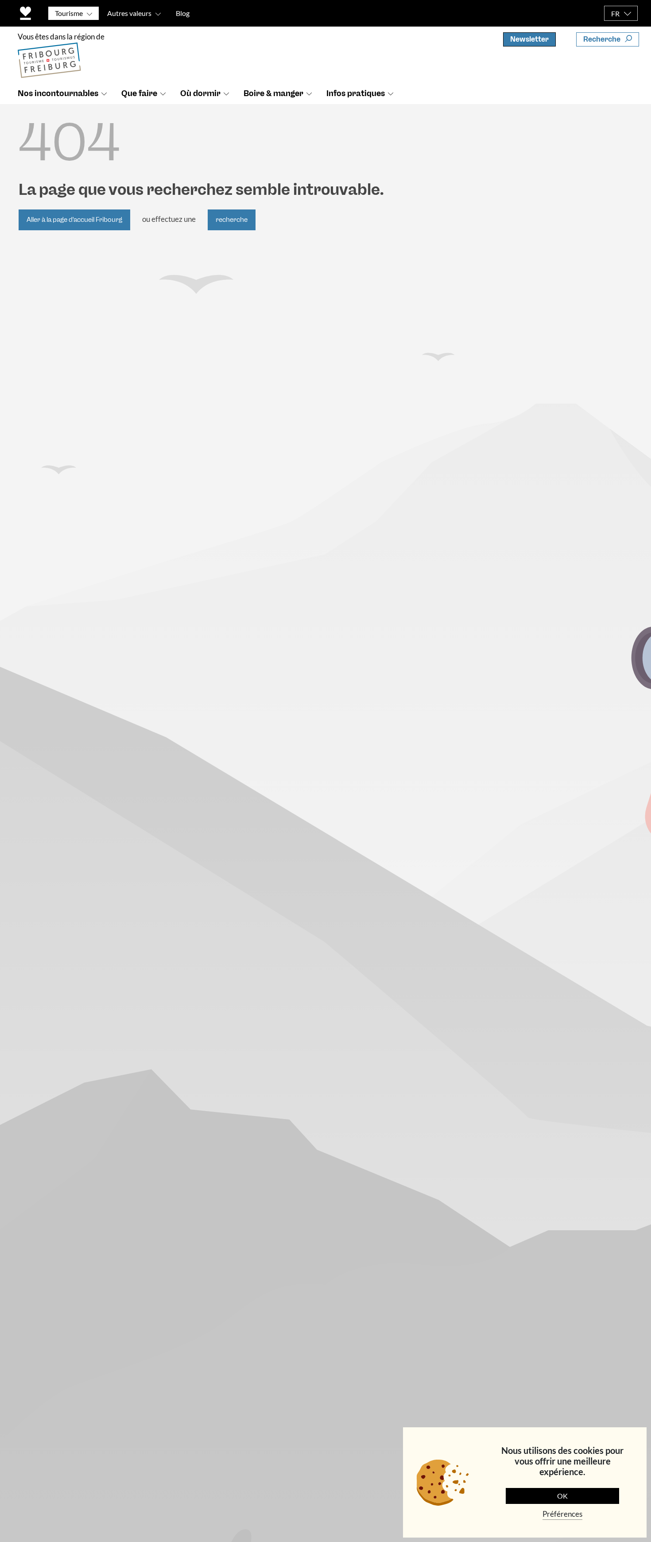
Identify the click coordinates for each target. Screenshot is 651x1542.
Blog (183, 13)
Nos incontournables (58, 93)
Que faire (139, 93)
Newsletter (529, 39)
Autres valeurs (129, 13)
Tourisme (69, 13)
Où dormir (200, 93)
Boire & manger (273, 93)
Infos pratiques (355, 93)
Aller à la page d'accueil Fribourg (74, 220)
